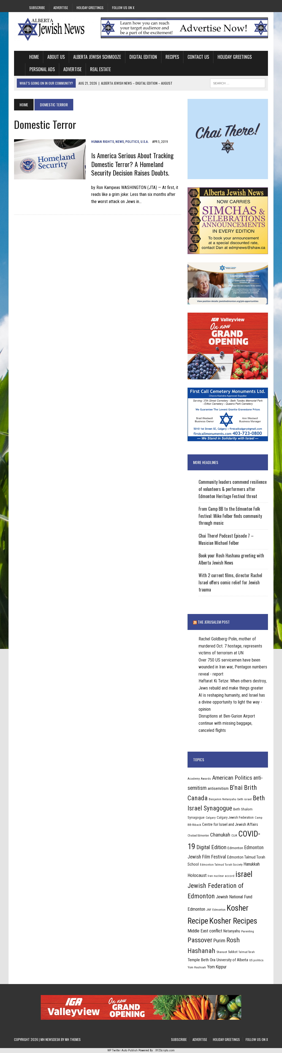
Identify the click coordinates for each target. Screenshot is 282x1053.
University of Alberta (232, 960)
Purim (219, 940)
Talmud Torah (246, 952)
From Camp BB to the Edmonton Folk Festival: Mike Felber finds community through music (230, 515)
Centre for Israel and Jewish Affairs (230, 824)
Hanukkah (252, 864)
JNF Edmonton (216, 910)
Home (34, 57)
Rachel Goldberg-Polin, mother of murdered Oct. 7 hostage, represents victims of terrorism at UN (230, 645)
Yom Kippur (217, 966)
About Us (56, 57)
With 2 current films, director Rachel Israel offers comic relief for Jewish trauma (230, 582)
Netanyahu (231, 931)
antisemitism (218, 788)
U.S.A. (144, 142)
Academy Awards (199, 778)
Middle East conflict (205, 930)
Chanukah (220, 835)
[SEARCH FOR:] (237, 82)
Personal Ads (42, 69)
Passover (200, 940)
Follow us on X (123, 7)
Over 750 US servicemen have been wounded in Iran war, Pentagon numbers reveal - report (233, 667)
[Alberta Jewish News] (54, 29)
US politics (256, 960)
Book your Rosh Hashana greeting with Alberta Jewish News (231, 559)
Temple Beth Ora (201, 959)
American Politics (232, 777)
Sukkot (232, 952)
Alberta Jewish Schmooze (97, 57)
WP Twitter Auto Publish (122, 1050)
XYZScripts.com (165, 1050)
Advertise (60, 7)
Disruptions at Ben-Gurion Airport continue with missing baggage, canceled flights (227, 723)
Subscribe (37, 7)
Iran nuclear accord (221, 876)
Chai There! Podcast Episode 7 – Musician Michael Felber (226, 539)
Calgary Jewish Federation (235, 817)
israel (244, 874)
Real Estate (100, 69)
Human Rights (102, 142)
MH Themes (73, 1039)
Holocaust (197, 875)
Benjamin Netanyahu (222, 799)
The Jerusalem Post (214, 622)
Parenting (247, 931)
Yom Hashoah (197, 967)
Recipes (172, 57)
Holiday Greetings (90, 7)
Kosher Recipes (233, 921)
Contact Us (198, 57)
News (119, 142)
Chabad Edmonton (198, 835)
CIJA (234, 835)
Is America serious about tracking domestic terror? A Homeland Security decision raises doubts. (132, 163)
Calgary (211, 817)
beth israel (244, 799)
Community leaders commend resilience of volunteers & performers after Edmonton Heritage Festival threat (233, 489)
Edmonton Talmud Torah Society (221, 864)
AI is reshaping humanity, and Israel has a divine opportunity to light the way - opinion (232, 702)
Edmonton (235, 848)
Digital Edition (143, 57)
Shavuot (221, 952)
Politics (132, 142)
